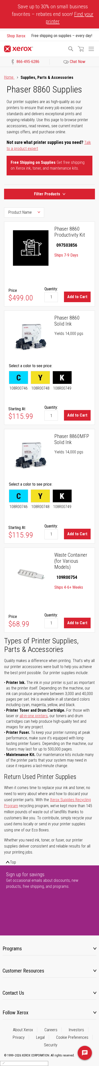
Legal (40, 1037)
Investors (76, 1029)
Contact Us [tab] (13, 993)
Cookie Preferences (72, 1037)
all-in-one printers (34, 715)
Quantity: (51, 289)
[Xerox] (33, 49)
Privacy (19, 1037)
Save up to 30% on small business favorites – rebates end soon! (52, 14)
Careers (50, 1029)
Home (9, 77)
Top (13, 862)
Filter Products (47, 194)
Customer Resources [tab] (23, 971)
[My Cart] (81, 49)
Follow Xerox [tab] (15, 1013)
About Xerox (23, 1029)
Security (50, 1045)
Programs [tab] (12, 949)
